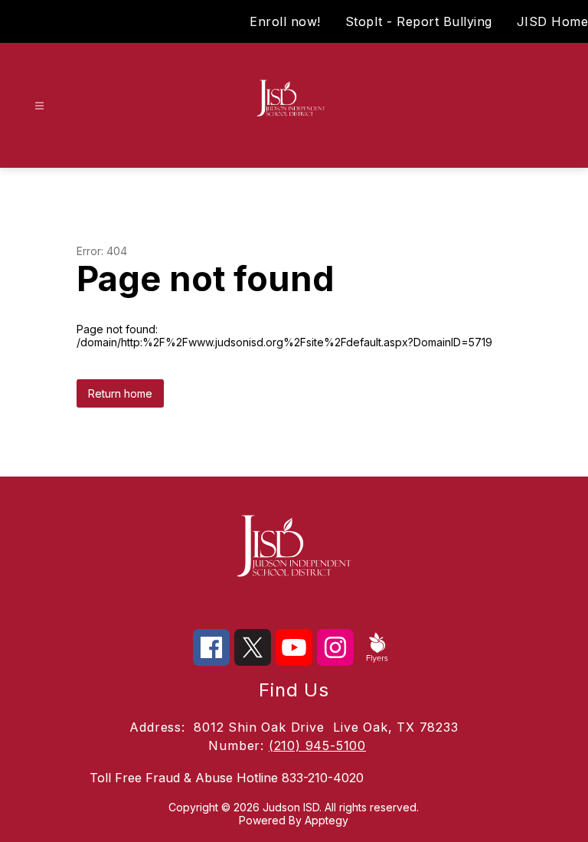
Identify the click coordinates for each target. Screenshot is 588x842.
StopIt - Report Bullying (418, 21)
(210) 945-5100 (317, 745)
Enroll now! (285, 21)
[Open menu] (39, 106)
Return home (120, 393)
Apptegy (326, 820)
